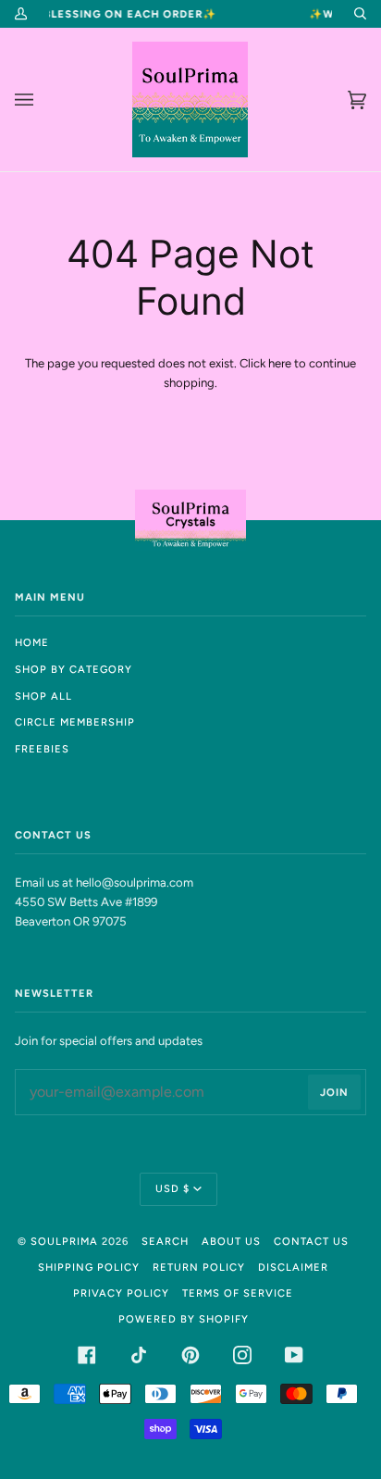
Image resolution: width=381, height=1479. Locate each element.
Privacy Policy (121, 1292)
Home (32, 642)
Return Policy (199, 1267)
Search (165, 1241)
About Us (231, 1241)
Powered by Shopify (183, 1318)
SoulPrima (64, 1241)
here (279, 363)
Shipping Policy (89, 1267)
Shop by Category (73, 669)
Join (334, 1092)
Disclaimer (293, 1267)
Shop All (43, 696)
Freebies (42, 748)
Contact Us (311, 1241)
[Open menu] (42, 99)
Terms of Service (237, 1292)
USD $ (172, 1188)
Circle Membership (75, 721)
